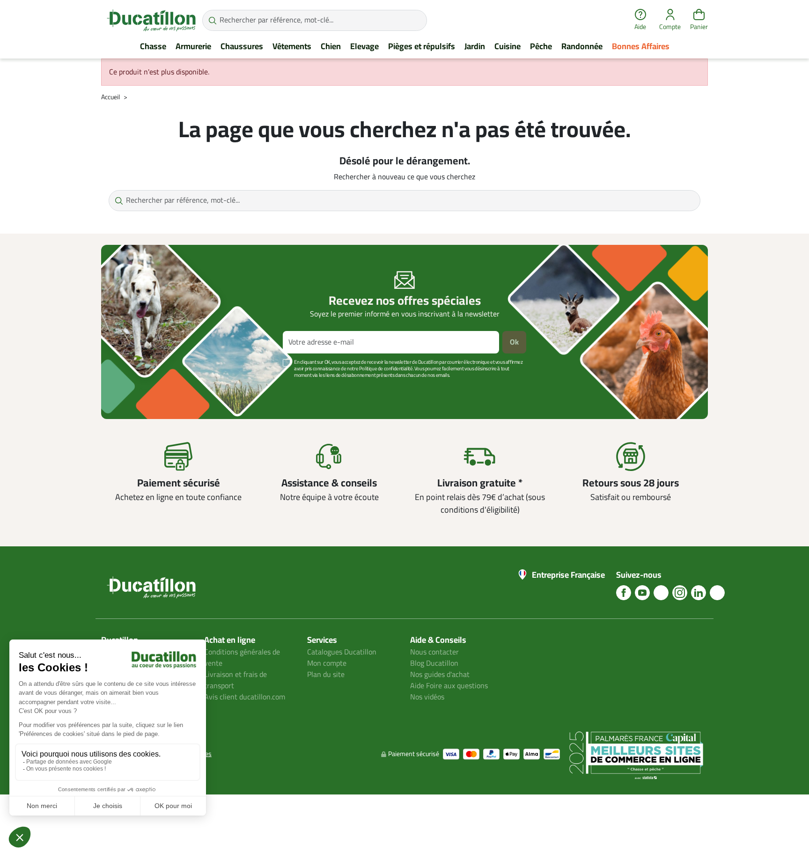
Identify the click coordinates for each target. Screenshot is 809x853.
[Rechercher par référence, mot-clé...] (212, 20)
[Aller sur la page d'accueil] (151, 20)
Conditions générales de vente (242, 658)
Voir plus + (133, 389)
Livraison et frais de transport (235, 680)
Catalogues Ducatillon (341, 652)
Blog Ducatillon (434, 663)
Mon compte (326, 663)
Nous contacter (434, 652)
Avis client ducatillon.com (244, 697)
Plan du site (326, 674)
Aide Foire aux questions (449, 685)
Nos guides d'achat (440, 674)
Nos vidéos (427, 697)
